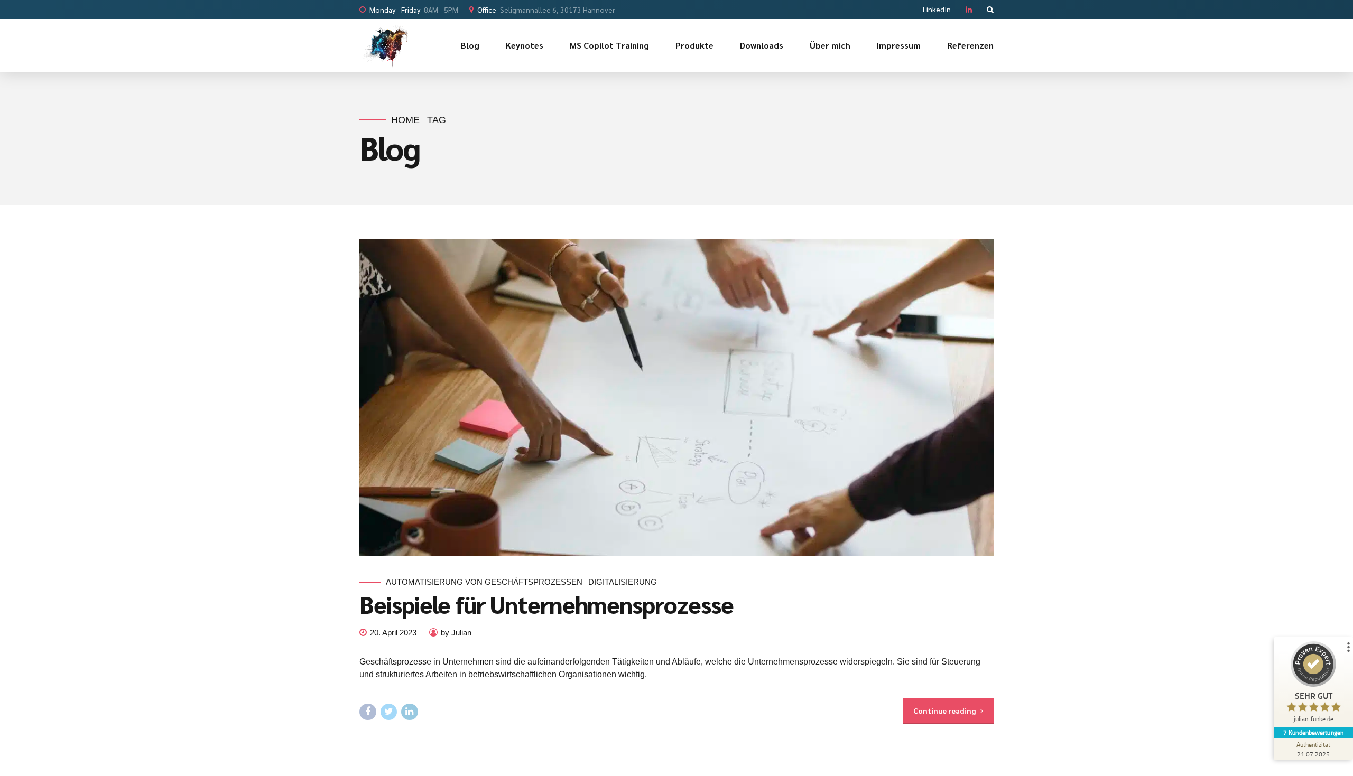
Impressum (899, 45)
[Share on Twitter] (389, 712)
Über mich (830, 45)
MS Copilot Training (609, 45)
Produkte (694, 45)
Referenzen (970, 45)
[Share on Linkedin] (409, 712)
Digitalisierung (622, 581)
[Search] (990, 9)
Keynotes (524, 45)
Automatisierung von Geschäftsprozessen (484, 581)
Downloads (761, 45)
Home (405, 120)
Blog (470, 45)
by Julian (456, 632)
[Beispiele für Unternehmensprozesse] (676, 397)
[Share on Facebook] (367, 712)
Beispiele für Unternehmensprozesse (546, 603)
